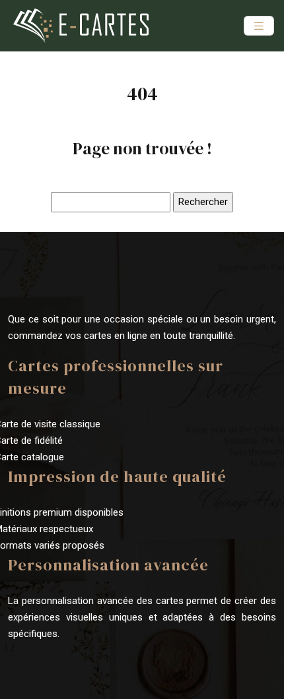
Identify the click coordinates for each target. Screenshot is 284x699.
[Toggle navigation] (259, 26)
